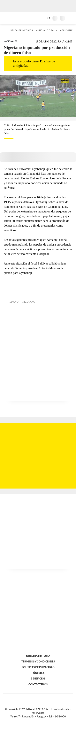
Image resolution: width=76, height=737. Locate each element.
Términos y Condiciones (38, 662)
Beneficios (38, 679)
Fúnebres (38, 673)
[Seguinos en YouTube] (40, 721)
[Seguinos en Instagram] (44, 721)
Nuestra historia (38, 656)
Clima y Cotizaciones (42, 18)
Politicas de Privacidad (38, 667)
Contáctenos (38, 684)
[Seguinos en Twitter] (36, 721)
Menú (70, 18)
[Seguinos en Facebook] (32, 721)
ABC (10, 17)
